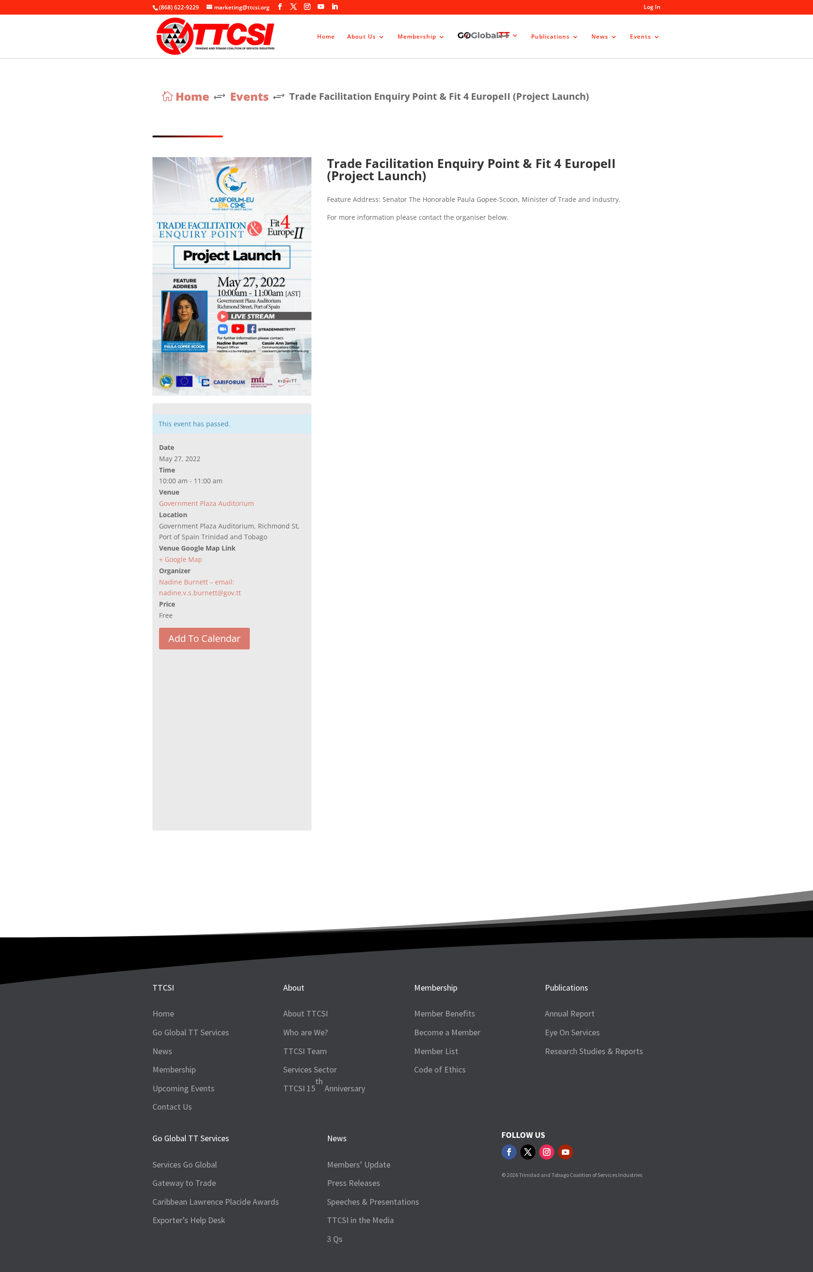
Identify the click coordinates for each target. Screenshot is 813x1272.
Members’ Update (359, 1164)
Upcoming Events (183, 1088)
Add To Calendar (204, 638)
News (599, 36)
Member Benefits (444, 1013)
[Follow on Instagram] (546, 1152)
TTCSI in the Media (360, 1220)
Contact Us (172, 1106)
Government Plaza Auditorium (206, 503)
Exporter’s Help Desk (188, 1220)
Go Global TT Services (190, 1032)
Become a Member (447, 1032)
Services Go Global (184, 1164)
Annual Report (570, 1013)
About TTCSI (305, 1013)
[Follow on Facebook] (509, 1152)
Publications (550, 36)
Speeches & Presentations (373, 1201)
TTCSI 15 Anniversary (324, 1084)
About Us (361, 36)
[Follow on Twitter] (527, 1152)
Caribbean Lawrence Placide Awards (215, 1201)
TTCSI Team (305, 1051)
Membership (417, 36)
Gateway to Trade (184, 1182)
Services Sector (310, 1069)
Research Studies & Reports (594, 1051)
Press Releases (353, 1182)
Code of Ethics (440, 1069)
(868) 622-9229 (179, 7)
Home (326, 36)
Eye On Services (572, 1032)
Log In (652, 7)
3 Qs (335, 1238)
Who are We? (305, 1032)
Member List (436, 1051)
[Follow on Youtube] (565, 1152)
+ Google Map (180, 559)
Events (640, 36)
